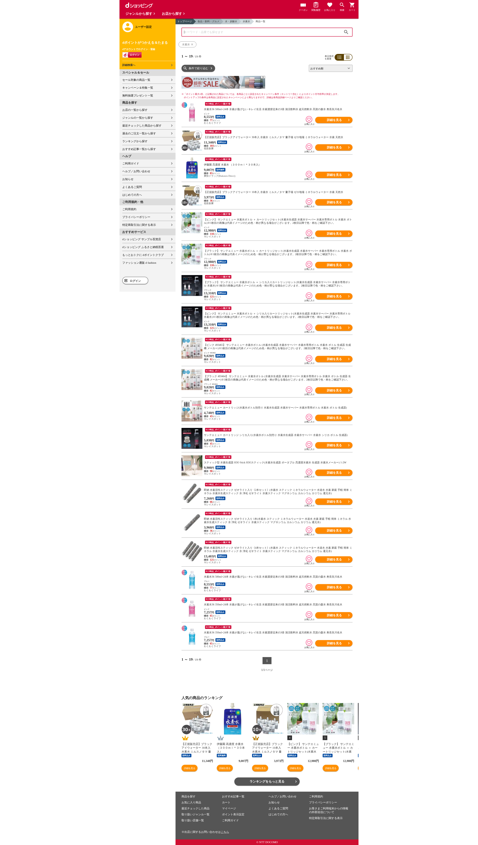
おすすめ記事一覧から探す (139, 149)
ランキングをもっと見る (267, 781)
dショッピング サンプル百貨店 (141, 239)
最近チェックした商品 (195, 808)
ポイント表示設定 (233, 814)
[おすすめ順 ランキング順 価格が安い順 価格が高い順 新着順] (329, 68)
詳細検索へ (128, 65)
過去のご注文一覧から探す (139, 133)
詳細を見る (334, 119)
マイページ (229, 808)
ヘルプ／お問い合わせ (136, 171)
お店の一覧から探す (135, 109)
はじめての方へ (132, 194)
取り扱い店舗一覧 (192, 820)
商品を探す (188, 796)
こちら (225, 831)
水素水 (246, 21)
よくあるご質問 (132, 186)
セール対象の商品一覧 (136, 79)
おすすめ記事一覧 (233, 796)
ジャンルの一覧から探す (137, 117)
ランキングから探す (135, 141)
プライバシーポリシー (136, 217)
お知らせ (128, 179)
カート (226, 802)
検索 (346, 32)
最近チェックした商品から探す (142, 125)
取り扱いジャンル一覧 (195, 814)
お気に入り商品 (191, 802)
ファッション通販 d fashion (139, 262)
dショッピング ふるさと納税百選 (143, 247)
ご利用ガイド (130, 163)
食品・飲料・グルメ (208, 21)
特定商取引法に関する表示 (139, 224)
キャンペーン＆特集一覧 (137, 87)
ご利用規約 (129, 209)
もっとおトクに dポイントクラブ (143, 254)
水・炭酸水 (231, 21)
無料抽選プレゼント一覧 (137, 95)
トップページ (184, 21)
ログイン (135, 280)
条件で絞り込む (198, 68)
